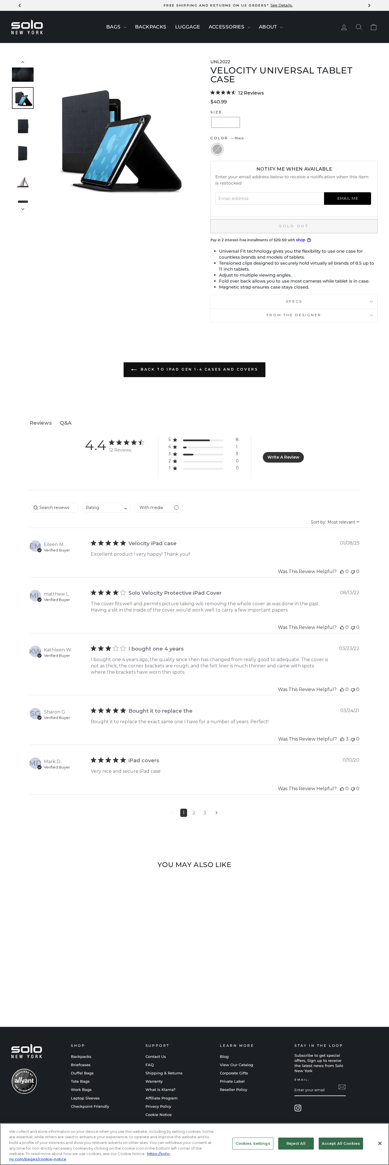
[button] (203, 440)
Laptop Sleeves (85, 1098)
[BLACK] (55, 993)
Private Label (232, 1081)
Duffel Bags (82, 1073)
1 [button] (184, 813)
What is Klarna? (160, 1090)
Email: (302, 1080)
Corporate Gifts (234, 1073)
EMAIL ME (347, 198)
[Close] (380, 1143)
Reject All (296, 1143)
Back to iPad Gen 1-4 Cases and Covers (198, 369)
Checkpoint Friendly (90, 1106)
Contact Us (156, 1056)
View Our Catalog (236, 1065)
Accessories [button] (227, 27)
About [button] (269, 27)
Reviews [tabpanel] (41, 423)
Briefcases (81, 1065)
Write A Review (283, 457)
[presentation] (125, 27)
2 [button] (194, 813)
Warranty (154, 1081)
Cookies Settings (253, 1143)
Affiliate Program (162, 1098)
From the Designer (294, 315)
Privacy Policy (158, 1106)
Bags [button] (114, 27)
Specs (294, 301)
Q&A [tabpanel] (65, 423)
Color (227, 138)
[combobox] (106, 508)
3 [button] (204, 813)
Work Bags (81, 1090)
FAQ (150, 1065)
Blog (224, 1056)
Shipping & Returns (164, 1073)
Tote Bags (80, 1081)
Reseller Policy (233, 1090)
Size (216, 112)
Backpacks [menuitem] (151, 27)
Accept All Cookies (341, 1143)
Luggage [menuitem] (187, 27)
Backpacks (81, 1056)
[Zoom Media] (114, 135)
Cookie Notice (159, 1115)
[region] (194, 1144)
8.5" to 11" (225, 122)
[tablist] (194, 423)
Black (217, 149)
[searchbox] (54, 508)
